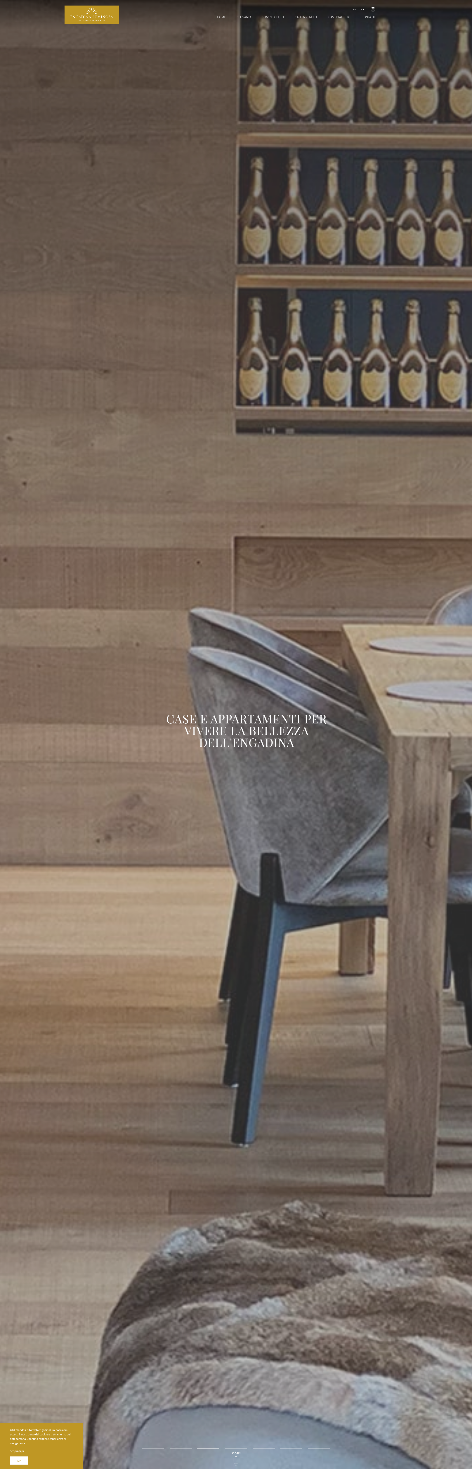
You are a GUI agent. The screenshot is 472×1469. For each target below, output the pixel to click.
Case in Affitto (339, 17)
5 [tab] (264, 1448)
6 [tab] (291, 1448)
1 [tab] (153, 1448)
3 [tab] (208, 1448)
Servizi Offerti (273, 17)
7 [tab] (319, 1448)
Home (221, 17)
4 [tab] (236, 1448)
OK (19, 1460)
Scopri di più (17, 1451)
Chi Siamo (244, 17)
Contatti (368, 17)
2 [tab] (181, 1448)
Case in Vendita (306, 17)
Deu (363, 9)
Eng (355, 9)
